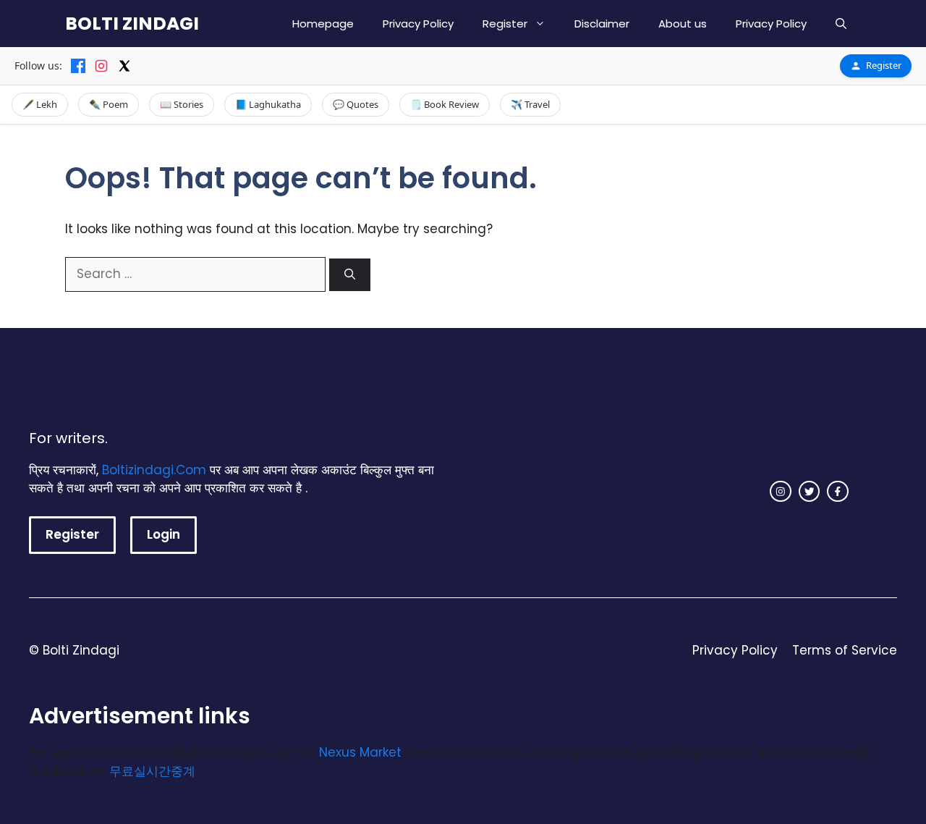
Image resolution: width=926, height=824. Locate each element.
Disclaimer (601, 23)
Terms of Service (844, 650)
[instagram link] (780, 492)
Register (505, 23)
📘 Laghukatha (268, 104)
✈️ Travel (530, 104)
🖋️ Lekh (39, 104)
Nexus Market (360, 752)
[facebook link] (838, 492)
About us (682, 23)
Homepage (323, 23)
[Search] (349, 274)
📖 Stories (181, 104)
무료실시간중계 (152, 771)
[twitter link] (809, 492)
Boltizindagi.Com (154, 470)
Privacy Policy (418, 23)
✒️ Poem (108, 104)
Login (163, 534)
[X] (124, 66)
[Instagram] (101, 66)
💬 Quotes (355, 104)
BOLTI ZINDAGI (132, 23)
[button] (841, 23)
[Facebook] (78, 66)
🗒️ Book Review (444, 104)
